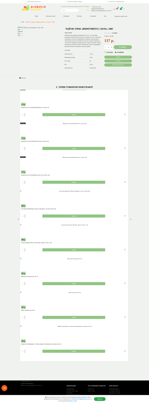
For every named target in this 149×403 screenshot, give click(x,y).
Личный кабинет (114, 389)
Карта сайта (91, 391)
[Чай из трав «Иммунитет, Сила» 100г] (33, 27)
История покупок (114, 391)
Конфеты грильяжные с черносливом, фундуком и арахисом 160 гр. (41, 344)
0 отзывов (114, 33)
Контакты (91, 389)
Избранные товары (114, 393)
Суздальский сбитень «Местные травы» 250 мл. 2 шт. (36, 242)
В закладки (110, 52)
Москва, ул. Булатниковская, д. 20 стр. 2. (101, 10)
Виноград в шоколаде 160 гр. (29, 276)
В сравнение (120, 52)
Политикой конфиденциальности (81, 399)
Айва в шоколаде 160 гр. (28, 310)
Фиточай (23, 78)
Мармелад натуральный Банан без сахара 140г (35, 141)
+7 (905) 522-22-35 (96, 7)
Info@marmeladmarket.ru (97, 8)
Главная (22, 22)
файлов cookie (72, 401)
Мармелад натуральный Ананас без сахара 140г (35, 175)
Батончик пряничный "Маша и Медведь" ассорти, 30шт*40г (38, 209)
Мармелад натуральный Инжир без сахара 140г (35, 107)
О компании (70, 389)
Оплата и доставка (72, 391)
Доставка (118, 60)
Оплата (118, 57)
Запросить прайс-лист (121, 16)
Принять (99, 399)
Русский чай (93, 68)
